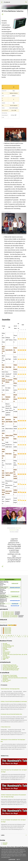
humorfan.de (15, 596)
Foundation (5, 649)
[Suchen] (26, 2)
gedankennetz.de (14, 591)
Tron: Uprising (6, 657)
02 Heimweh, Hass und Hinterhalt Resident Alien (11, 714)
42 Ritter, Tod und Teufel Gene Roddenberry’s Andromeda (14, 701)
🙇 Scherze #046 (7, 633)
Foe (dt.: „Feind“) (7, 680)
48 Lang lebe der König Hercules (10, 669)
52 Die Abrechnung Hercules (9, 665)
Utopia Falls (5, 658)
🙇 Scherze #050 (7, 628)
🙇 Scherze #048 (7, 630)
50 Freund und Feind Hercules (10, 667)
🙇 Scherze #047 (7, 631)
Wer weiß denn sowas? (8, 612)
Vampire (5, 844)
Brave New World (7, 647)
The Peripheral (6, 644)
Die (11, 635)
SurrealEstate (6, 653)
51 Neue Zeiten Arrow (5, 726)
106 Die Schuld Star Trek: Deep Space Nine (10, 688)
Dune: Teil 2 (5, 681)
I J (22, 635)
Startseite (5, 843)
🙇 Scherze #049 (7, 629)
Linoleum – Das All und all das (10, 676)
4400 (4, 659)
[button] (2, 14)
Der (9, 635)
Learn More (11, 859)
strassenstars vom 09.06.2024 (10, 616)
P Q (9, 636)
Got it (18, 859)
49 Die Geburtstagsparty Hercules (11, 668)
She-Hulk (5, 643)
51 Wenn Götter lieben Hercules (10, 666)
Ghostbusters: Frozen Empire (10, 675)
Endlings (5, 648)
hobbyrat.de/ (15, 583)
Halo (4, 650)
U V (22, 636)
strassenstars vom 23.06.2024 (10, 615)
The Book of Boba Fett (8, 646)
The (19, 636)
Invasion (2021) (6, 652)
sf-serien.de (7, 2)
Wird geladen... (3, 622)
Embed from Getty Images (9, 126)
